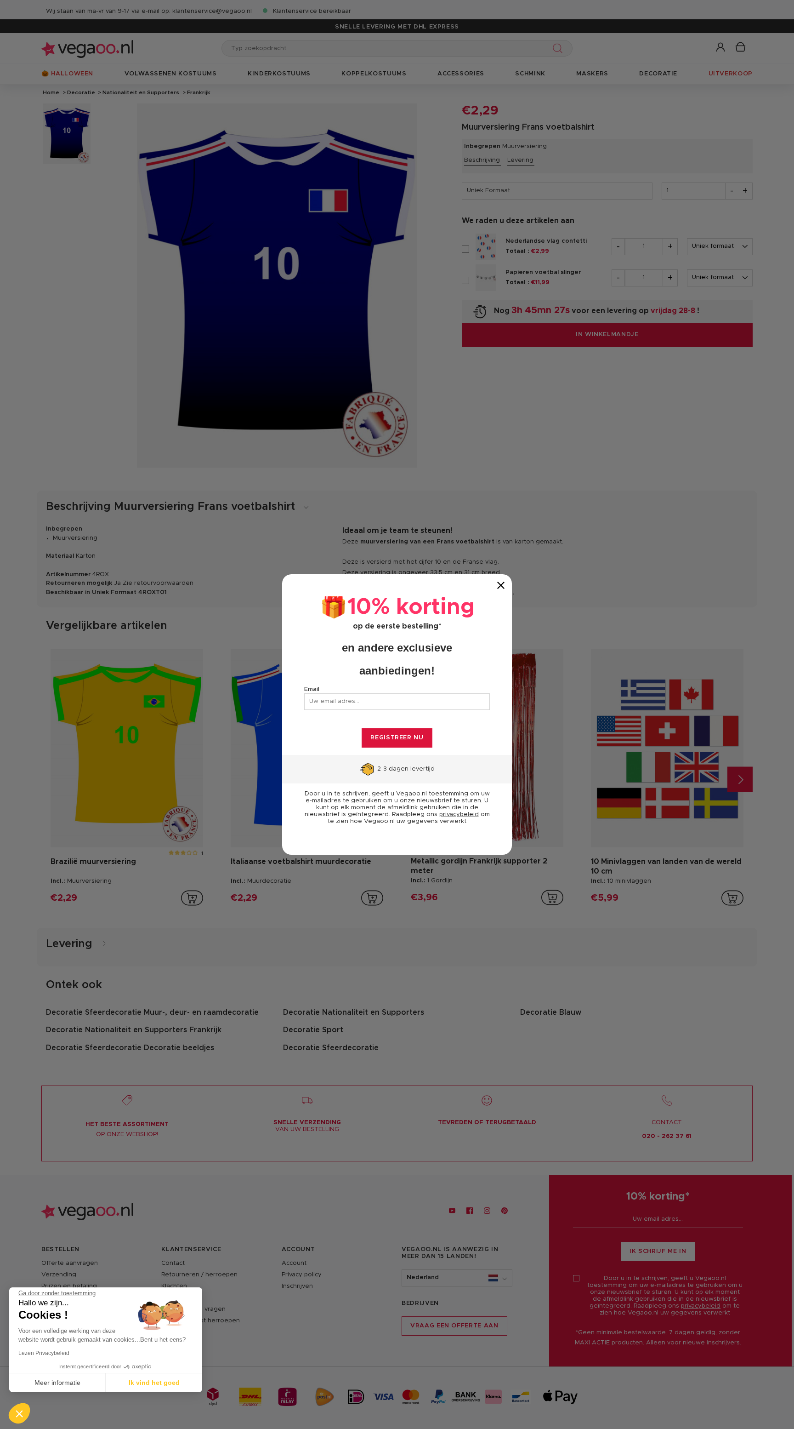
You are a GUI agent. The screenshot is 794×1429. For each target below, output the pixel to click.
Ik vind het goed (154, 1382)
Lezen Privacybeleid (43, 1353)
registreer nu (396, 738)
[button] (19, 1413)
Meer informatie (57, 1382)
